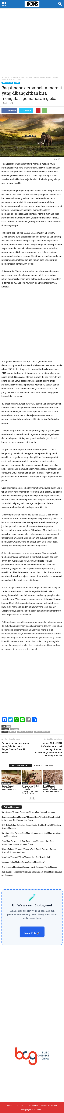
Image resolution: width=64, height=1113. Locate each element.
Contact (10, 1105)
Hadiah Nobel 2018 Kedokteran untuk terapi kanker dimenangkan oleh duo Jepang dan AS (49, 749)
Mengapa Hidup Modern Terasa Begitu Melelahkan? (23, 862)
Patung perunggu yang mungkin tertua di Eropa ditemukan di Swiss (15, 748)
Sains (17, 82)
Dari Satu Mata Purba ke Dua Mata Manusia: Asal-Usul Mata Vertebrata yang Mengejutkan (31, 834)
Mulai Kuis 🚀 (32, 933)
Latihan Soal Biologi (49, 1105)
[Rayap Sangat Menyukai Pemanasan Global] (11, 777)
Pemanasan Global (25, 732)
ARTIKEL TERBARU (43, 765)
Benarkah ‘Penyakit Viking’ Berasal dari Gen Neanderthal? (25, 857)
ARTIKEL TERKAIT (20, 765)
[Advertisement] (32, 41)
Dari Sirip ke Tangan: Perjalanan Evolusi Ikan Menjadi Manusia (28, 812)
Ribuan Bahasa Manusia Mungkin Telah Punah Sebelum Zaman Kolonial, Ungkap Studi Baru (28, 850)
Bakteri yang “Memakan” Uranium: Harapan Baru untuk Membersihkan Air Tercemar (31, 873)
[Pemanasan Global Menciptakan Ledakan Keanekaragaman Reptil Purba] (32, 777)
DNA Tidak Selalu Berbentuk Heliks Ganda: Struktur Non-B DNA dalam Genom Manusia (31, 826)
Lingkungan (7, 82)
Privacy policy (32, 1105)
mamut (12, 732)
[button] (59, 4)
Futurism (14, 729)
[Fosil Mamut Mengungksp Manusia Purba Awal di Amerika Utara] (53, 777)
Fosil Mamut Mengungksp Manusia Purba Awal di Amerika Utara (52, 788)
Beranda (4, 77)
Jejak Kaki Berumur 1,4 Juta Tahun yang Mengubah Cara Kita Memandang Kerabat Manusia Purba (27, 842)
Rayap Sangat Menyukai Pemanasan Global (9, 788)
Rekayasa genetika (42, 732)
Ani (8, 726)
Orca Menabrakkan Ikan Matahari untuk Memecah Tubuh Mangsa (29, 867)
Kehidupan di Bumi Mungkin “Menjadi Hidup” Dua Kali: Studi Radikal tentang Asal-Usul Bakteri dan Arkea (30, 818)
